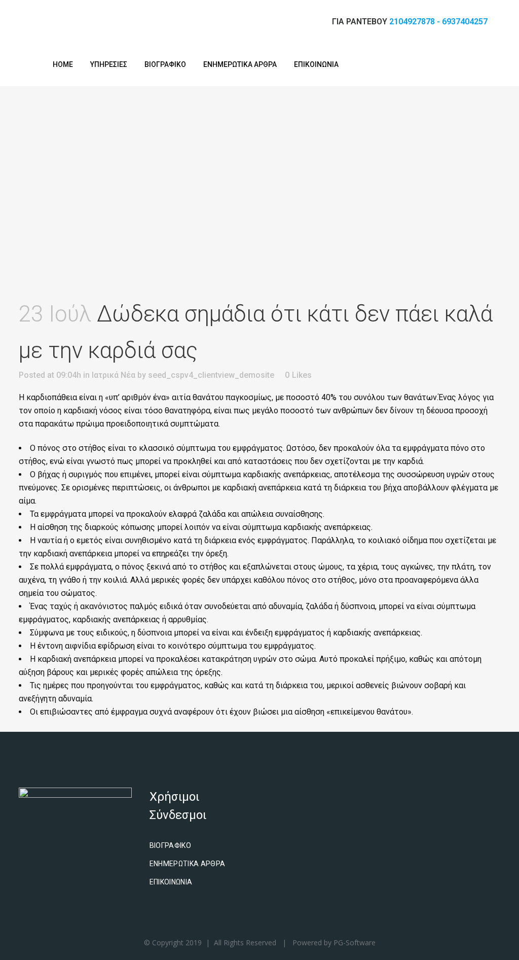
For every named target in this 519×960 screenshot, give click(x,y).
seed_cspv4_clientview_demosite (211, 375)
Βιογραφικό (171, 845)
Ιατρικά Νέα (113, 375)
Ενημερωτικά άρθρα (188, 864)
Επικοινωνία (171, 882)
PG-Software (354, 942)
